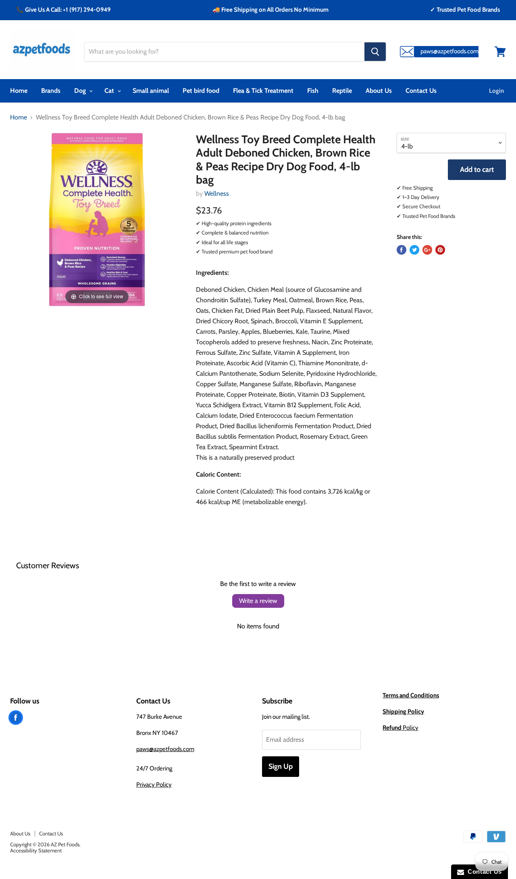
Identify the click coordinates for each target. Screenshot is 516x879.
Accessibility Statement (36, 850)
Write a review (258, 601)
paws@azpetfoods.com (165, 749)
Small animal (151, 90)
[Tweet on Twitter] (414, 250)
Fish (312, 90)
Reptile (342, 90)
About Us (379, 90)
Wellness (216, 193)
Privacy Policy (154, 784)
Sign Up (280, 766)
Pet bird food (201, 90)
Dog (80, 90)
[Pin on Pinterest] (440, 250)
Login (496, 90)
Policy (400, 727)
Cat (110, 90)
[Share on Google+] (427, 250)
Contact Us (421, 90)
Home (18, 90)
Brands (50, 90)
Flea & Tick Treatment (263, 90)
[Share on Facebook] (401, 250)
